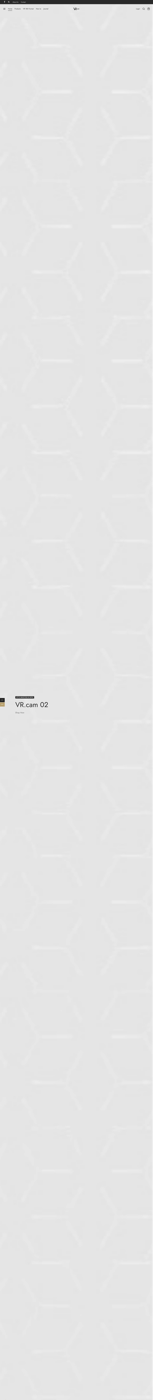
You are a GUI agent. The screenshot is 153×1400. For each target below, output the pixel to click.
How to (38, 9)
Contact (23, 2)
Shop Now (133, 712)
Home (10, 9)
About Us (15, 2)
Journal (46, 9)
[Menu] (4, 9)
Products (18, 9)
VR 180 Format (28, 9)
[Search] (143, 9)
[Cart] (148, 9)
